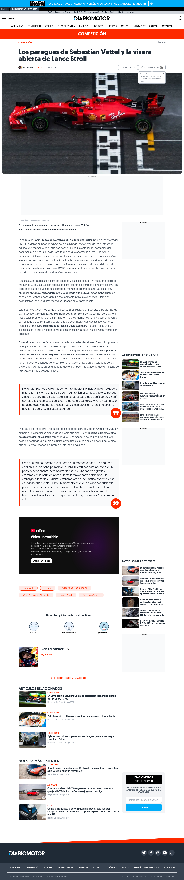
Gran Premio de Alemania (36, 595)
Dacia (112, 12)
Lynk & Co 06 (80, 12)
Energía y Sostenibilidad (145, 26)
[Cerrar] (163, 73)
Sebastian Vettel (91, 595)
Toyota (68, 12)
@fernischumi (41, 67)
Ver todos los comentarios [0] (69, 678)
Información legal (139, 876)
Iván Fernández (28, 67)
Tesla (104, 12)
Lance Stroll (66, 595)
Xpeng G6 (94, 12)
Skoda (121, 12)
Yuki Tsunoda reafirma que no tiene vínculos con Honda (47, 230)
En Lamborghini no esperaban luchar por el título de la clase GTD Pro (54, 225)
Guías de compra (66, 26)
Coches (49, 26)
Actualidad (17, 26)
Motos (124, 26)
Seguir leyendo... (48, 654)
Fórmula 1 (28, 588)
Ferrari (48, 588)
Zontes (58, 12)
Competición (34, 26)
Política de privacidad (165, 876)
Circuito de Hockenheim (74, 587)
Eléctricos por (17, 9)
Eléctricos (97, 26)
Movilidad (167, 26)
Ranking (83, 26)
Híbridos (112, 26)
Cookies (151, 876)
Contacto (126, 876)
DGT (50, 12)
